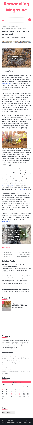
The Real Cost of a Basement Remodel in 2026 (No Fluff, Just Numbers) (19, 304)
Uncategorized (6, 247)
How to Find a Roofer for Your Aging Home (15, 357)
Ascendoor (14, 422)
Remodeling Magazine (18, 38)
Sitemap (28, 421)
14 (19, 392)
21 (19, 394)
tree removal (20, 189)
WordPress (28, 422)
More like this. (6, 221)
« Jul (3, 403)
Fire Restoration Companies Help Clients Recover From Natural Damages (16, 277)
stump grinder (6, 83)
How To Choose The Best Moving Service (16, 289)
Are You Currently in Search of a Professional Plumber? (13, 265)
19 (11, 394)
